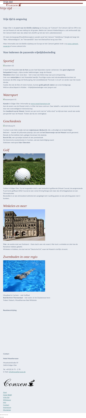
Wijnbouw (7, 400)
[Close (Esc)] (1, 414)
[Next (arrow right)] (3, 417)
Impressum (7, 407)
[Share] (3, 414)
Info (4, 402)
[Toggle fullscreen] (5, 414)
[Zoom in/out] (7, 414)
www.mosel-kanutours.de (40, 104)
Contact (6, 405)
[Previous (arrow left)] (1, 417)
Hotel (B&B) (7, 395)
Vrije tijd (6, 397)
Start (5, 392)
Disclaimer (7, 410)
